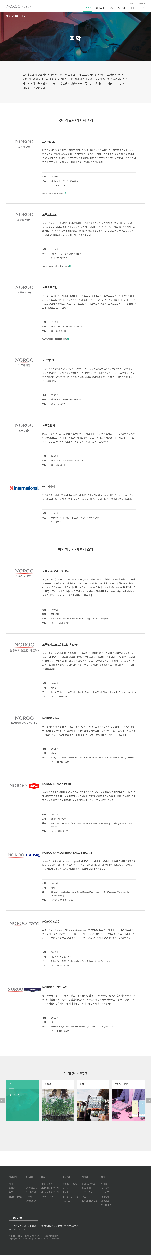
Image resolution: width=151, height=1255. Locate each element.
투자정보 (121, 7)
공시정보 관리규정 (70, 1196)
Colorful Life (88, 1188)
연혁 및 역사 (31, 1192)
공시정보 (66, 1192)
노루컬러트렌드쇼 (89, 1200)
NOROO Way (31, 1188)
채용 (143, 7)
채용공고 (105, 1200)
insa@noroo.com (51, 1235)
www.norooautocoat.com (54, 338)
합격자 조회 (106, 1205)
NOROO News (88, 1183)
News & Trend (47, 1196)
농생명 (12, 1188)
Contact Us (31, 1200)
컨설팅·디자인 (15, 1196)
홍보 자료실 (87, 1192)
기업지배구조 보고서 (50, 1188)
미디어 (133, 7)
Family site (16, 1217)
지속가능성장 (46, 1183)
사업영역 (87, 7)
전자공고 (66, 1200)
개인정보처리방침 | (16, 1235)
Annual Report (70, 1183)
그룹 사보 (86, 1196)
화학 (11, 1183)
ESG (111, 7)
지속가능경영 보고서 (50, 1192)
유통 (11, 1192)
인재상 (104, 1183)
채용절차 (105, 1196)
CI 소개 (29, 1196)
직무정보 (105, 1188)
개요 (27, 1183)
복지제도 (105, 1192)
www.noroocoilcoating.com (55, 265)
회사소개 (100, 7)
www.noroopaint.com (52, 193)
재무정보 (66, 1188)
